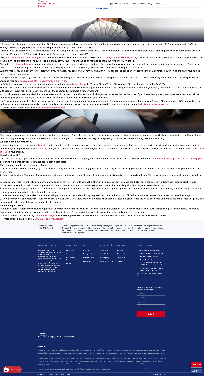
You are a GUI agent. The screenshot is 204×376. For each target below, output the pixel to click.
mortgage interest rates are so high (120, 57)
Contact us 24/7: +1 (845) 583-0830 (151, 253)
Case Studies (104, 254)
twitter (142, 281)
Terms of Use (121, 257)
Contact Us (196, 365)
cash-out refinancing (23, 64)
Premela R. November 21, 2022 (13, 40)
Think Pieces (104, 250)
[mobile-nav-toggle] (165, 4)
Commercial (70, 254)
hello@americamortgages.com (153, 104)
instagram (138, 281)
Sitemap (120, 261)
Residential (70, 250)
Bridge (150, 4)
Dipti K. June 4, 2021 (9, 131)
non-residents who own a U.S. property (26, 57)
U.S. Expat (124, 4)
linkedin (147, 281)
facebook (152, 281)
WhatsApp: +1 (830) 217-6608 (149, 256)
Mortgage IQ (104, 257)
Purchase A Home (89, 257)
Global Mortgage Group (159, 374)
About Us (120, 250)
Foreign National (112, 4)
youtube (156, 281)
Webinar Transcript (106, 261)
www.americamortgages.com (50, 107)
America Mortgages (46, 215)
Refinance (142, 4)
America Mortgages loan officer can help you (179, 158)
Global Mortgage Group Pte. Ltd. (49, 250)
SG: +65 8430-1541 (146, 259)
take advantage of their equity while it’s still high (42, 81)
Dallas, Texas (79, 84)
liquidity (43, 148)
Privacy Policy (122, 254)
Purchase (133, 4)
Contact (157, 4)
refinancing (41, 145)
